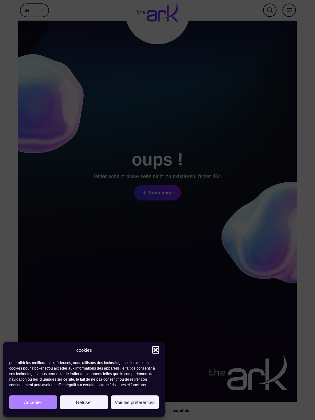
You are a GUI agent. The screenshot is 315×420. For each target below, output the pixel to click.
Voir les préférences (135, 402)
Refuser (84, 402)
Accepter (33, 402)
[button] (156, 350)
